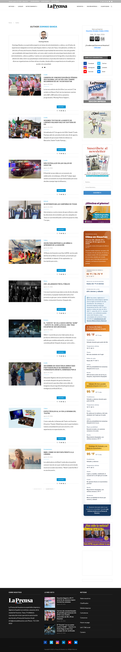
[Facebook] (45, 642)
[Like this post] (57, 110)
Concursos (83, 618)
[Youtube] (109, 1)
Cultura (45, 240)
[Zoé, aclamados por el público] (25, 291)
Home (10, 22)
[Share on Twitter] (61, 110)
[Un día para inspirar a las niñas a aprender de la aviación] (25, 252)
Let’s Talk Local (85, 627)
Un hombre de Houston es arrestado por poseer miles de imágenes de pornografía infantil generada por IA (60, 368)
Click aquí (97, 47)
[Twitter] (102, 1)
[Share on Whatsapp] (65, 110)
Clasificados (105, 6)
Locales (20, 6)
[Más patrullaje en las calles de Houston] (25, 169)
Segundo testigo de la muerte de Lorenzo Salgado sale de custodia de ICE (60, 122)
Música (45, 281)
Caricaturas (84, 613)
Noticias (11, 6)
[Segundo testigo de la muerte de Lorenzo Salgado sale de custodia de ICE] (25, 128)
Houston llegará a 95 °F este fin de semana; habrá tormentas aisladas (66, 600)
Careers (83, 632)
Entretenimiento (31, 6)
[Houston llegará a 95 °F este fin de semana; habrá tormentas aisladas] (49, 602)
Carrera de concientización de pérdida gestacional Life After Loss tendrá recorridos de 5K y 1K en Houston (60, 79)
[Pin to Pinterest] (63, 110)
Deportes (80, 6)
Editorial (46, 201)
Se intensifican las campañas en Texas (60, 204)
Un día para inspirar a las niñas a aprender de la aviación (58, 244)
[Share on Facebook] (59, 110)
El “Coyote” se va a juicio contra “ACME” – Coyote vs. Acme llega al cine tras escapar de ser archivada (61, 325)
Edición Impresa (35, 1)
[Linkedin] (107, 1)
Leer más (60, 106)
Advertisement (45, 1)
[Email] (111, 1)
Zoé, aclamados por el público (57, 284)
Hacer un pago (85, 622)
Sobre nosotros (85, 598)
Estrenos (46, 320)
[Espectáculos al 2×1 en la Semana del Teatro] (25, 418)
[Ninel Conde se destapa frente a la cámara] (25, 459)
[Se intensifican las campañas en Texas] (25, 210)
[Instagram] (105, 1)
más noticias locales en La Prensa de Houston (97, 511)
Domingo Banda (44, 41)
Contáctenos (55, 1)
